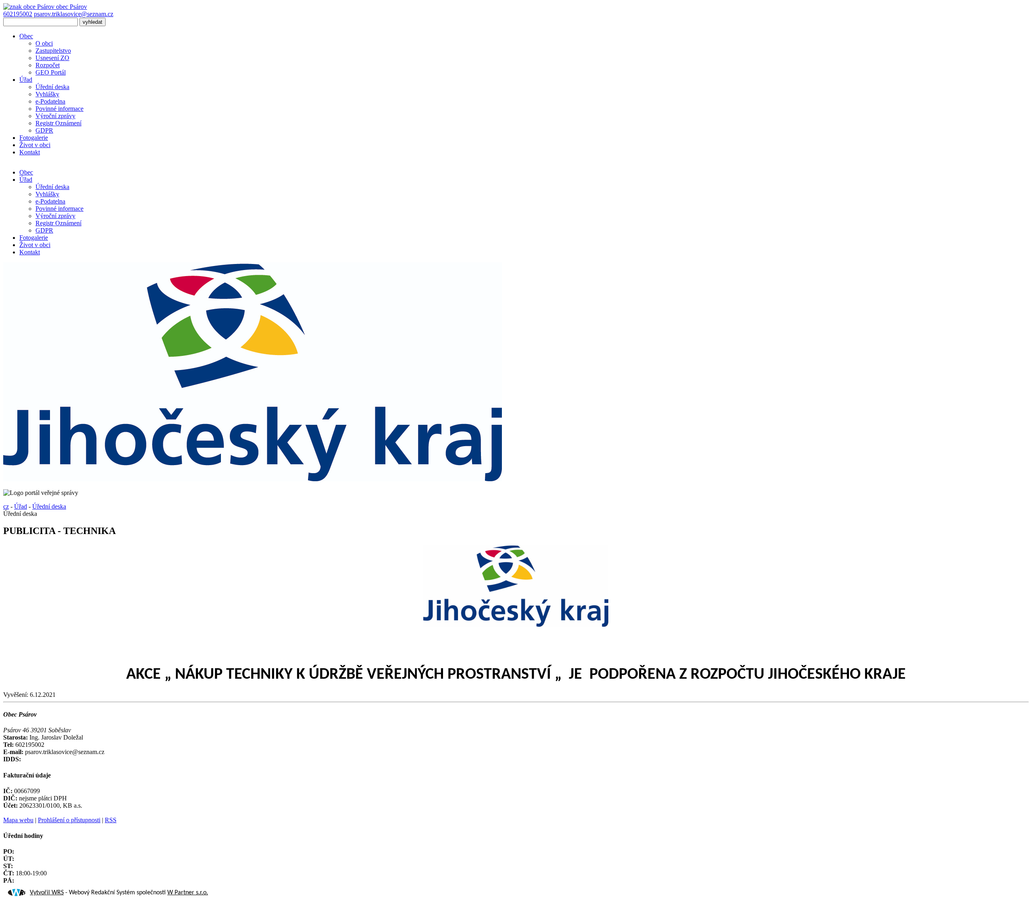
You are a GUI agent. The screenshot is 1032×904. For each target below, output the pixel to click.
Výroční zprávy (55, 115)
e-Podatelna (50, 101)
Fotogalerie (33, 137)
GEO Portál (50, 72)
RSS (111, 820)
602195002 (17, 13)
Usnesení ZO (52, 57)
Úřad (25, 79)
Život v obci (34, 144)
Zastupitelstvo (53, 50)
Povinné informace (59, 108)
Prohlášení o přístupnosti (69, 820)
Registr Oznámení (58, 123)
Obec (26, 36)
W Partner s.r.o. (187, 892)
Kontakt (29, 152)
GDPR (44, 130)
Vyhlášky (47, 94)
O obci (44, 43)
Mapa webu (18, 820)
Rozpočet (47, 65)
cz (6, 506)
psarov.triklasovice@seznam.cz (73, 13)
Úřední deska (52, 86)
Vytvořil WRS (47, 892)
